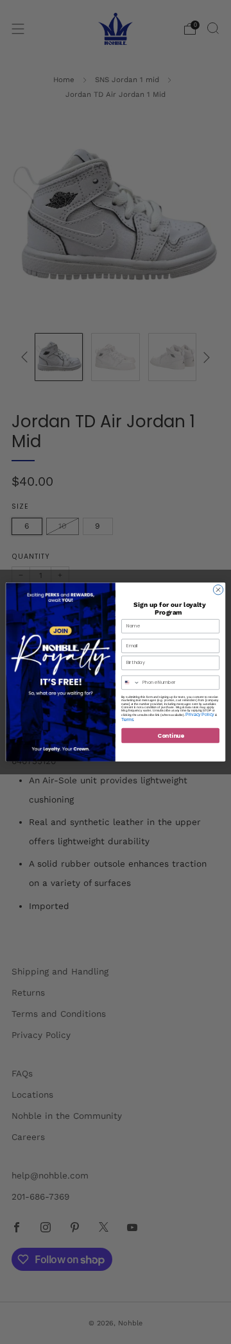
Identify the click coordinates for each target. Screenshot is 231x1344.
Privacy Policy (199, 714)
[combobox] (131, 682)
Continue (170, 735)
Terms (127, 719)
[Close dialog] (218, 590)
